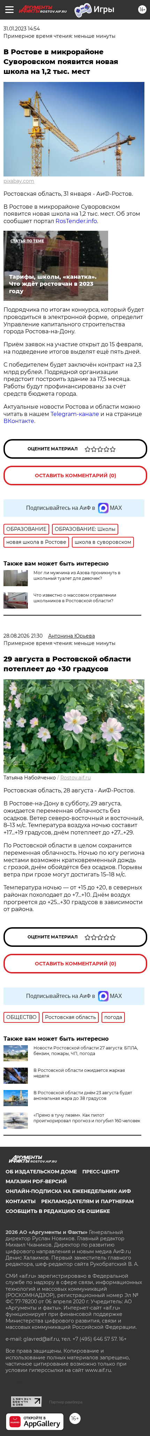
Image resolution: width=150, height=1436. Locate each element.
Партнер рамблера (65, 1402)
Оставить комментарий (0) (75, 475)
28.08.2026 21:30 (23, 636)
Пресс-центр (100, 1171)
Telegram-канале (75, 414)
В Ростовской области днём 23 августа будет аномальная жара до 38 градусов (82, 1095)
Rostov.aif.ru (75, 778)
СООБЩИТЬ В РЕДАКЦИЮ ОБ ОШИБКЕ (58, 1211)
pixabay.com (18, 181)
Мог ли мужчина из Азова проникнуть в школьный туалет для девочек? (76, 575)
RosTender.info (76, 221)
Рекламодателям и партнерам (87, 1201)
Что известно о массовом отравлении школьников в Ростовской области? (74, 597)
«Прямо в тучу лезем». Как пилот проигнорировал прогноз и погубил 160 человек (86, 1117)
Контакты (21, 1201)
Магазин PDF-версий (36, 1181)
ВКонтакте (18, 421)
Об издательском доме (41, 1171)
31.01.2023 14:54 (21, 29)
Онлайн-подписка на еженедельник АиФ (68, 1191)
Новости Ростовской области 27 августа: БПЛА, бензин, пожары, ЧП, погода (85, 1050)
